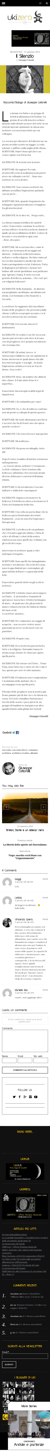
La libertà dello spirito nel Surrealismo (25, 842)
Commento (7, 1028)
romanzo (33, 750)
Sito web (38, 1056)
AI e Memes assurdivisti (33, 1316)
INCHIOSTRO (16, 52)
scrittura (6, 753)
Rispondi (45, 879)
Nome (5, 1056)
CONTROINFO (29, 1442)
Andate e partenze (29, 1444)
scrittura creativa (20, 753)
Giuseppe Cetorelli (26, 60)
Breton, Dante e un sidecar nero (25, 830)
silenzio (34, 753)
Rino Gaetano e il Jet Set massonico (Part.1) (23, 1256)
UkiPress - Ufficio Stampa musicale (19, 1247)
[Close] (8, 1402)
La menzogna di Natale (13, 1243)
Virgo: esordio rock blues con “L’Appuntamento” (25, 855)
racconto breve (20, 750)
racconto (6, 750)
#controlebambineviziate (14, 1234)
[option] (25, 812)
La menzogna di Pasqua (13, 1268)
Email (20, 1056)
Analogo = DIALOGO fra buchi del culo (20, 1265)
